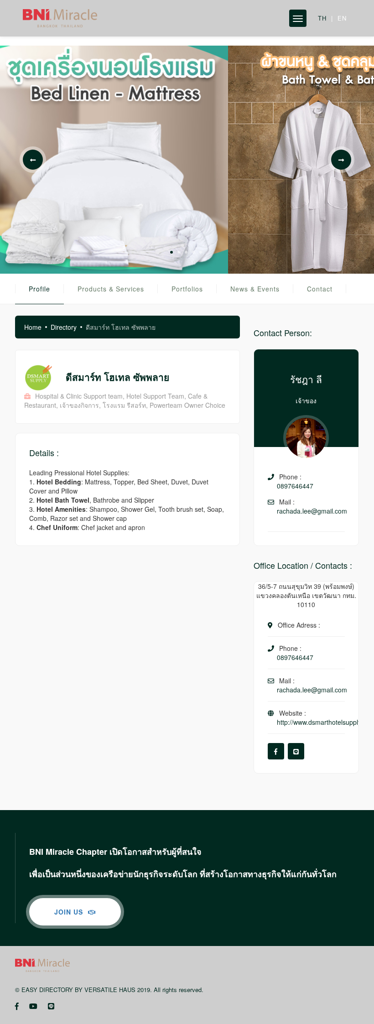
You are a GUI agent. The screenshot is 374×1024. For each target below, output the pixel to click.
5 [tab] (200, 252)
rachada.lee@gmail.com (312, 510)
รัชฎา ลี (306, 379)
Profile (39, 288)
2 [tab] (178, 252)
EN (342, 18)
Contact (319, 288)
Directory (64, 327)
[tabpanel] (114, 160)
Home (33, 327)
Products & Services (111, 288)
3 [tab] (186, 252)
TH (322, 18)
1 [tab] (171, 252)
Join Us (69, 911)
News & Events (255, 288)
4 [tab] (193, 252)
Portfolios (187, 288)
